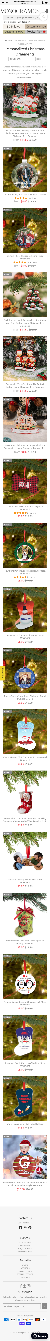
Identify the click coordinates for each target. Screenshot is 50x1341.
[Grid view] (38, 59)
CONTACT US (25, 1242)
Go (44, 1306)
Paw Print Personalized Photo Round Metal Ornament (25, 572)
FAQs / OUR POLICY (25, 1248)
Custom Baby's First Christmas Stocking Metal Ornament (25, 758)
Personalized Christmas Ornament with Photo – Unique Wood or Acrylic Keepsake (25, 1183)
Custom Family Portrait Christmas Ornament (25, 194)
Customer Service (25, 1222)
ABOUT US (25, 1268)
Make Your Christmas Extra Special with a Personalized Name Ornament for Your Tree (25, 446)
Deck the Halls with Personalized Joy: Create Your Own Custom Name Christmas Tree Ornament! (25, 323)
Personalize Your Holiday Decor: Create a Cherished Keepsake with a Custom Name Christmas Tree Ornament (25, 133)
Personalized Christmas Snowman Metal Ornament (25, 636)
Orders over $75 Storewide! (25, 2)
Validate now (24, 21)
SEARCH (25, 1265)
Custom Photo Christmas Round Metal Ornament (25, 257)
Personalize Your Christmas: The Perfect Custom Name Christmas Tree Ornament (25, 385)
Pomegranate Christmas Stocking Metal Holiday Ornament (25, 942)
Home (8, 40)
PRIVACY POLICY (25, 1271)
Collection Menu (24, 77)
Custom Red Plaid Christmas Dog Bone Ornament (25, 507)
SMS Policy (25, 1277)
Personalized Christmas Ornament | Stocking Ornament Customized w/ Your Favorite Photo (25, 819)
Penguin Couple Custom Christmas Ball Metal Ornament (25, 1003)
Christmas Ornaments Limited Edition (25, 1124)
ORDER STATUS (25, 1245)
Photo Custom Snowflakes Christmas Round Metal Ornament (25, 697)
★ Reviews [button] (2, 673)
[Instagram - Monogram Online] (25, 1227)
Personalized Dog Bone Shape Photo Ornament (25, 881)
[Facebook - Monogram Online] (20, 1227)
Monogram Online (25, 1332)
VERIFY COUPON (25, 1251)
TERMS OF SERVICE (25, 1274)
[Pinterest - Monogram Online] (29, 1227)
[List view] (40, 59)
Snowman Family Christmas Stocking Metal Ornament (25, 1064)
